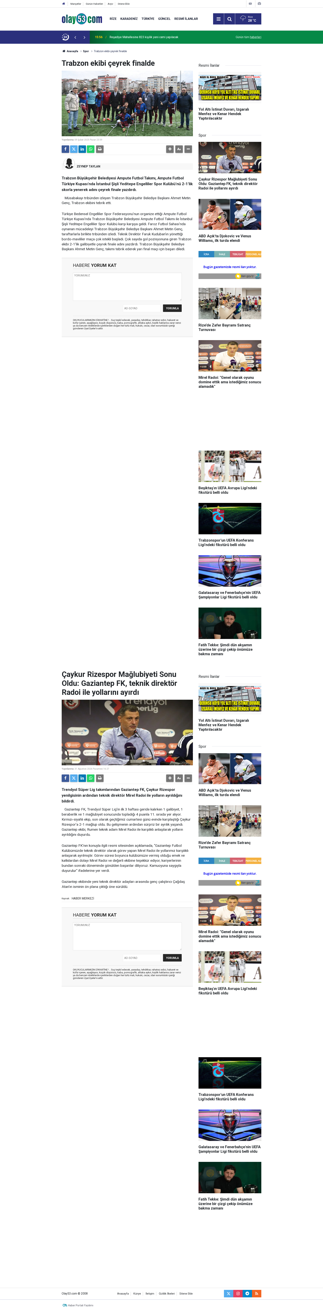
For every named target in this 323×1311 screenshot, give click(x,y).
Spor (86, 51)
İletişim (150, 1293)
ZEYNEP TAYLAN (88, 166)
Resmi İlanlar (186, 19)
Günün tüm (248, 37)
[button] (170, 149)
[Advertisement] (44, 100)
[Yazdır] (100, 149)
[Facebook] (65, 149)
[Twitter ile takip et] (228, 1293)
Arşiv (110, 3)
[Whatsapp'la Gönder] (90, 149)
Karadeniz (129, 19)
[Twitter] (74, 149)
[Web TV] (250, 3)
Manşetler (75, 3)
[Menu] (218, 19)
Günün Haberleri (94, 3)
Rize (113, 19)
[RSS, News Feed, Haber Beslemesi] (256, 1293)
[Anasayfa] (64, 3)
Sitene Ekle (124, 3)
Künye (137, 1293)
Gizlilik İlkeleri (167, 1293)
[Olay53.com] (82, 18)
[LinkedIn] (82, 149)
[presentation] (75, 37)
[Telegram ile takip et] (247, 1293)
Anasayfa (72, 51)
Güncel (164, 19)
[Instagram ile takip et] (238, 1293)
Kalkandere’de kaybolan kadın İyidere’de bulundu (141, 37)
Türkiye (147, 19)
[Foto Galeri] (259, 3)
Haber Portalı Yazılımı (80, 1305)
